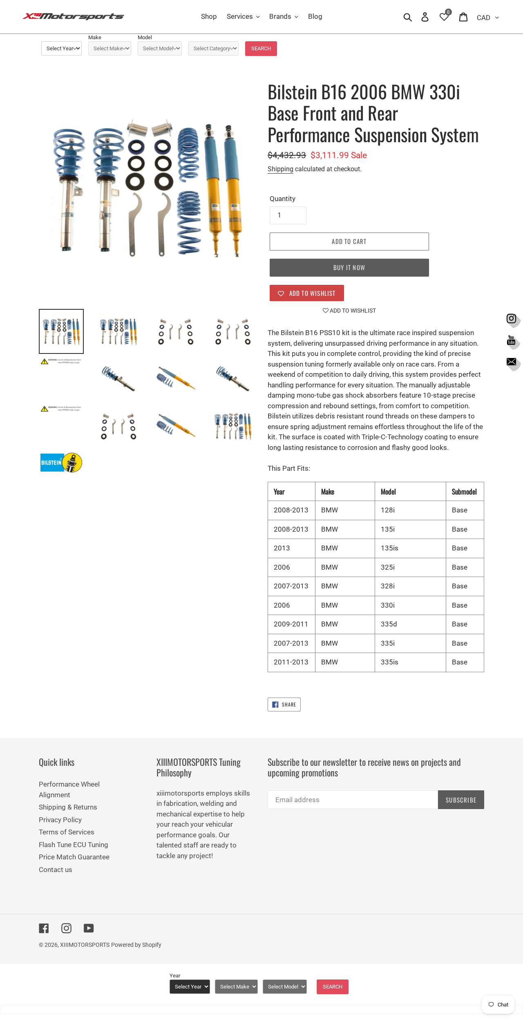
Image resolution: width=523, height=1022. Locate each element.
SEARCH (261, 48)
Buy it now (349, 267)
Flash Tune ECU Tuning (73, 845)
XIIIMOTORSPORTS (85, 944)
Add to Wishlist (352, 310)
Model (145, 37)
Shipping (280, 169)
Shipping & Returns (68, 807)
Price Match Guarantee (74, 857)
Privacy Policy (60, 820)
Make (94, 37)
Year (175, 976)
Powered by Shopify (136, 944)
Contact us (55, 869)
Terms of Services (66, 832)
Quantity (282, 199)
